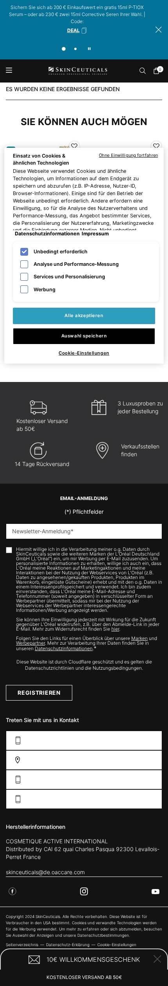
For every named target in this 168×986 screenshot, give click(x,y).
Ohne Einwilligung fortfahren (128, 155)
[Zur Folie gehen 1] (64, 49)
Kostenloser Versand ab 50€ (84, 977)
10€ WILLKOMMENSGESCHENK (93, 959)
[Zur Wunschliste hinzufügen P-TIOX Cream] (156, 146)
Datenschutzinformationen (64, 648)
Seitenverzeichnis (22, 944)
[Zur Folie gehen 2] (75, 49)
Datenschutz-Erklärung (67, 944)
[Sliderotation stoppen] (89, 49)
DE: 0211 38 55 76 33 (130, 779)
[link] (158, 70)
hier (115, 629)
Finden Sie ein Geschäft (123, 760)
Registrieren (39, 692)
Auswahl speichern (84, 336)
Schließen (157, 959)
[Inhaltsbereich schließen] (158, 30)
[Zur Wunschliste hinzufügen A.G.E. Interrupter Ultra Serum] (74, 146)
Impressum (95, 234)
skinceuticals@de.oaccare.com (45, 872)
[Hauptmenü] (9, 71)
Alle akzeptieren (83, 315)
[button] (77, 30)
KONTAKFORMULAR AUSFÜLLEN (117, 740)
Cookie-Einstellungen (84, 353)
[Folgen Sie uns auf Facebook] (12, 891)
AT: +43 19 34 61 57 (131, 799)
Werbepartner (30, 643)
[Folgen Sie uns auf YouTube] (155, 891)
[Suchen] (143, 70)
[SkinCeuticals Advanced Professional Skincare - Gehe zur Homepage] (77, 71)
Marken (139, 638)
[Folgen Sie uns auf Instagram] (84, 891)
